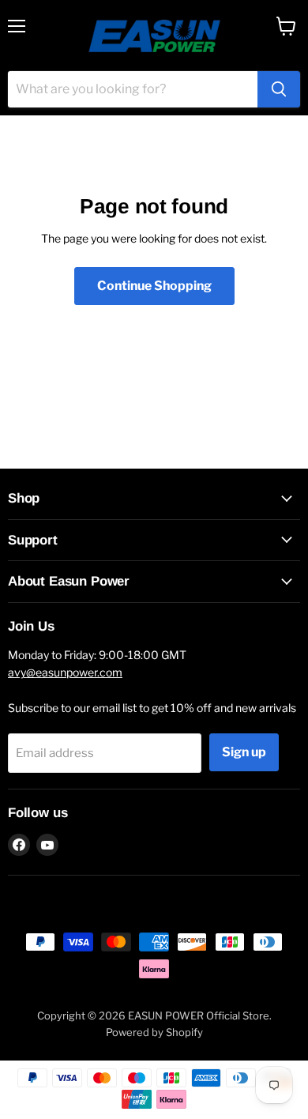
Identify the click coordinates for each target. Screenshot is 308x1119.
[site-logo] (154, 35)
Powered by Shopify (154, 1032)
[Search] (278, 89)
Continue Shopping (154, 285)
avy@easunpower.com (65, 672)
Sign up (244, 751)
